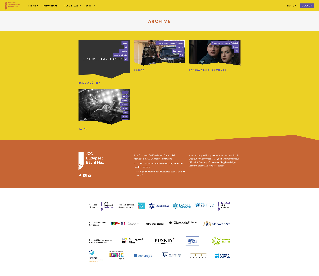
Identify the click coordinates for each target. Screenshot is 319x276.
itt (184, 171)
